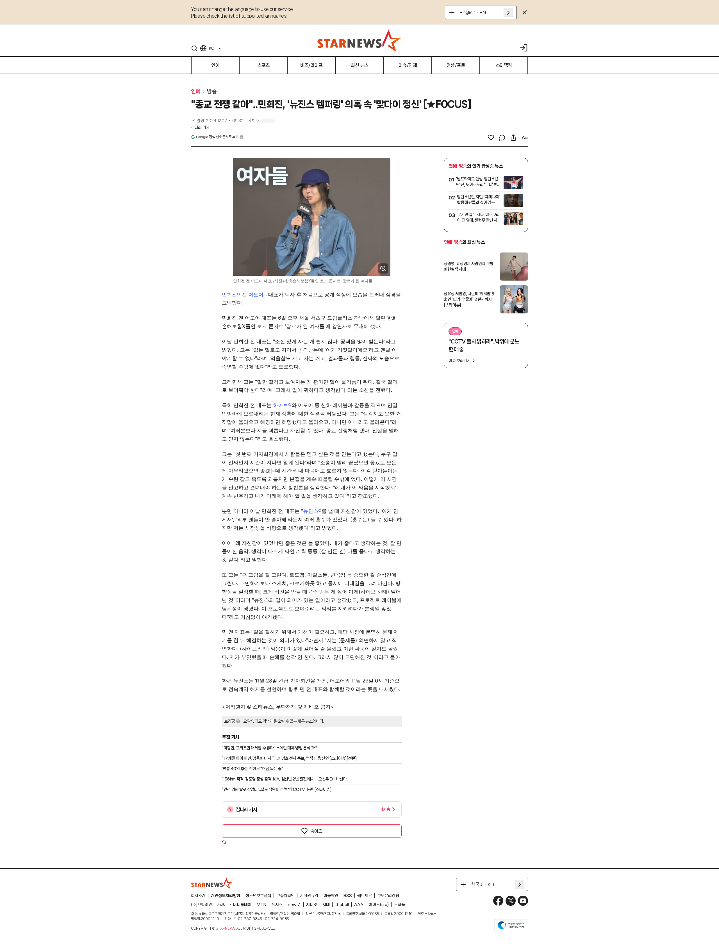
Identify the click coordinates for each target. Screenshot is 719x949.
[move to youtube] (523, 901)
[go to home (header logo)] (359, 40)
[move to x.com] (511, 901)
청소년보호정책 (258, 895)
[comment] (502, 137)
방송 (211, 91)
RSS (347, 895)
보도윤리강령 (388, 895)
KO (211, 48)
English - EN (473, 12)
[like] (491, 137)
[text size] (524, 137)
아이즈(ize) (379, 904)
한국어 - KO (482, 884)
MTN (261, 904)
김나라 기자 (200, 127)
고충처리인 (285, 895)
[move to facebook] (498, 901)
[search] (194, 48)
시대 (326, 904)
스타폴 (399, 904)
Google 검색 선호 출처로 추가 (217, 137)
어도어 (255, 294)
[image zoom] (383, 268)
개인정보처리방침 (225, 895)
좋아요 (316, 831)
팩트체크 (364, 895)
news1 (294, 904)
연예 (195, 91)
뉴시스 (277, 904)
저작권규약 (309, 895)
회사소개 (198, 895)
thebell (342, 904)
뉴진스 (310, 511)
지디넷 (311, 904)
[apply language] (508, 12)
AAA (358, 904)
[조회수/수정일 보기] (217, 121)
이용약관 (331, 895)
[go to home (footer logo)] (212, 883)
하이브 (280, 405)
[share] (513, 137)
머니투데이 (242, 904)
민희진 (229, 294)
